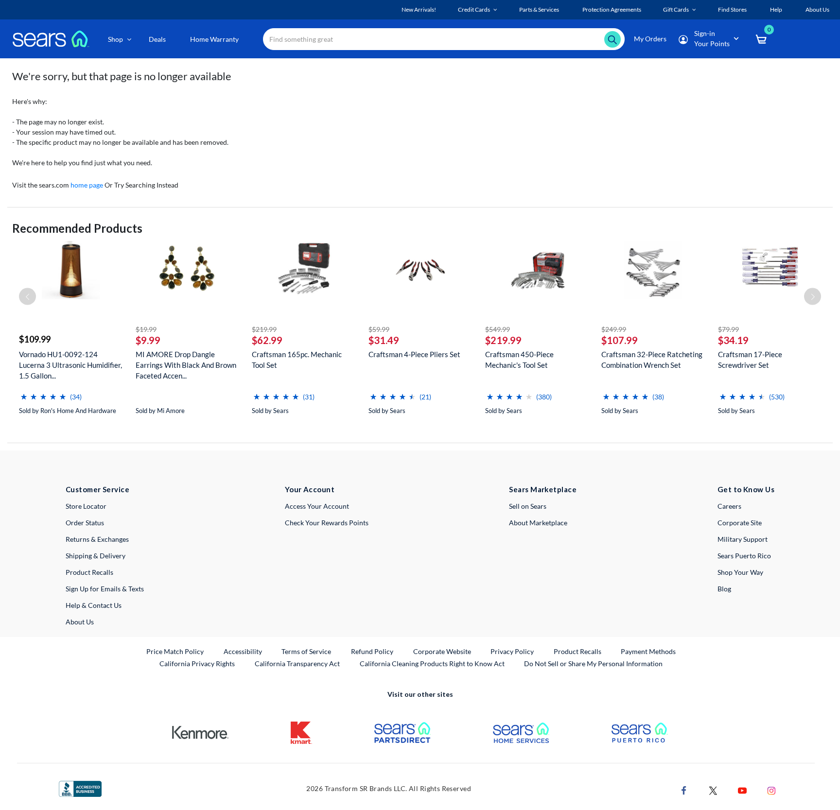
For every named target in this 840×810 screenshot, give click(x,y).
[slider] (43, 392)
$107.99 (619, 340)
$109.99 (35, 339)
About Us (80, 622)
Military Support (743, 539)
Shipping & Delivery (95, 555)
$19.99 (146, 329)
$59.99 (378, 329)
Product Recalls (89, 572)
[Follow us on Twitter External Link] (713, 789)
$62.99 (267, 340)
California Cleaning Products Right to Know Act (432, 663)
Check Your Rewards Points (326, 522)
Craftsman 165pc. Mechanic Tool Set (297, 359)
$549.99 (497, 329)
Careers (729, 506)
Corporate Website (442, 651)
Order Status (85, 522)
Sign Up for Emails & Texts (105, 589)
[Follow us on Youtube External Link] (742, 789)
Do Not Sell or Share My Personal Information (593, 663)
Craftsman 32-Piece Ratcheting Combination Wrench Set (651, 359)
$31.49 (383, 340)
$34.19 (733, 340)
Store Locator (86, 506)
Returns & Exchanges (97, 539)
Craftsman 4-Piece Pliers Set (414, 354)
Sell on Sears (527, 506)
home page (86, 185)
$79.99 (728, 329)
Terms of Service (306, 651)
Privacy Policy (512, 651)
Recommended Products (77, 228)
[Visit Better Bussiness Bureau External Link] (80, 788)
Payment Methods (648, 651)
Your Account (309, 489)
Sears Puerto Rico (744, 555)
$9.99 (148, 340)
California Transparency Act (297, 663)
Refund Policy (372, 651)
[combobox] (444, 39)
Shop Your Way (740, 572)
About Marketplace (538, 522)
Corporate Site (740, 522)
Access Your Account (317, 506)
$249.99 (613, 329)
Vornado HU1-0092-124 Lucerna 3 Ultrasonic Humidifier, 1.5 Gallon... (70, 365)
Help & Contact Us (94, 605)
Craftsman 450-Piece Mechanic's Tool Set (519, 359)
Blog (724, 589)
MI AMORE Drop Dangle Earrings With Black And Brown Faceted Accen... (186, 365)
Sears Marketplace (543, 489)
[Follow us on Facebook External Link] (684, 789)
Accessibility (243, 651)
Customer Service (97, 489)
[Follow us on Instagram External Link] (771, 789)
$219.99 (264, 329)
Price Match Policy (175, 651)
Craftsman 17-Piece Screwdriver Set (750, 359)
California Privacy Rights (197, 663)
